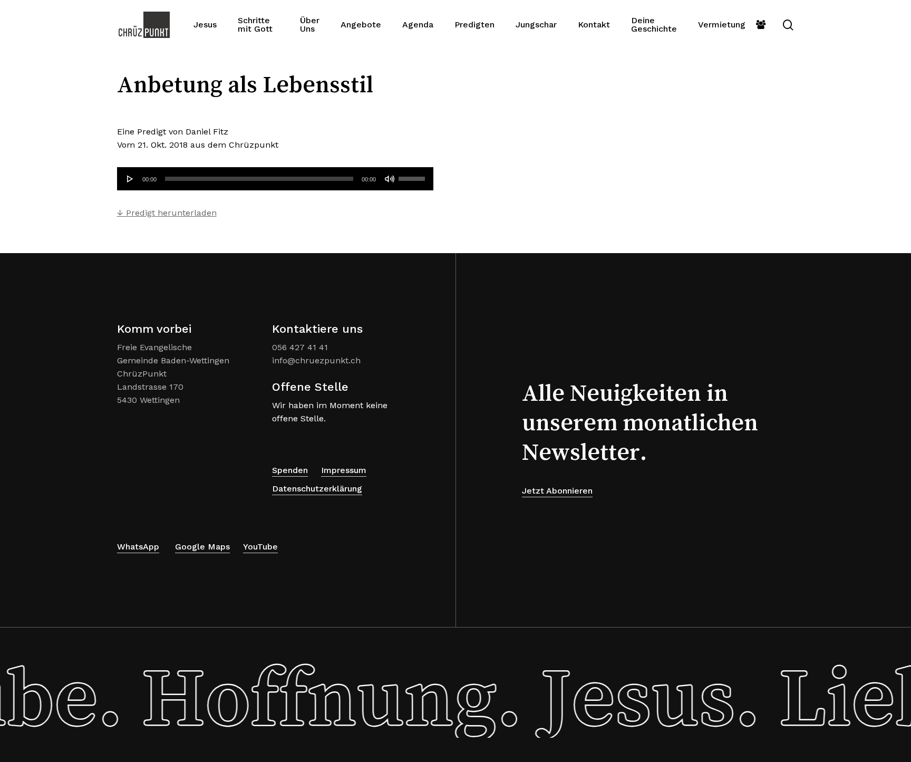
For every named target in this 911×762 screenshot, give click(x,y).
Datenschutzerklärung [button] (317, 489)
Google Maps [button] (202, 547)
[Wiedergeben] (130, 178)
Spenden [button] (290, 470)
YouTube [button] (260, 547)
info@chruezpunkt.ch (316, 360)
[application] (275, 178)
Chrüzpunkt (253, 145)
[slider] (413, 175)
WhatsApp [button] (138, 547)
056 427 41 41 (300, 347)
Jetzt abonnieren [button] (557, 491)
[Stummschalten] (389, 178)
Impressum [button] (343, 470)
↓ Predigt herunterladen (167, 213)
